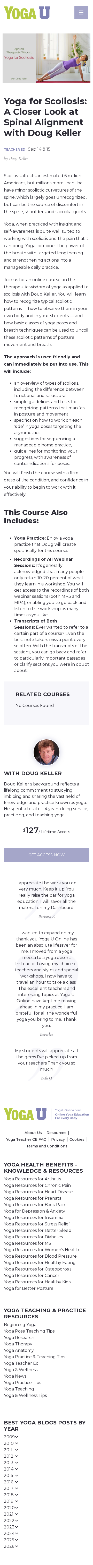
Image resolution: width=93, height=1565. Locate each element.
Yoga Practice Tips (22, 1382)
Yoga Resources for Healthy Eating (40, 1262)
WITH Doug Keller (33, 773)
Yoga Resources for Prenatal (33, 1198)
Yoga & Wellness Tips (25, 1395)
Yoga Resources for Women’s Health (41, 1249)
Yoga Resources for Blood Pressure (40, 1256)
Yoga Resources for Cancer (31, 1275)
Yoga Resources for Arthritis (32, 1179)
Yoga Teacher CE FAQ (26, 1139)
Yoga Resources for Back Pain (34, 1204)
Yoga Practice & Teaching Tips (34, 1356)
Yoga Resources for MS (27, 1243)
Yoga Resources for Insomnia (33, 1217)
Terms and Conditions (46, 1146)
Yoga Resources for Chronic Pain (37, 1185)
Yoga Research (19, 1337)
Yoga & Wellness (20, 1369)
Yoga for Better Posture (28, 1288)
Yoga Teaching (19, 1389)
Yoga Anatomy (19, 1350)
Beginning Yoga (20, 1324)
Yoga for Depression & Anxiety (34, 1211)
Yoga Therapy (18, 1344)
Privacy (58, 1139)
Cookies (76, 1139)
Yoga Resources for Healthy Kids (37, 1281)
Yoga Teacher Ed (21, 1363)
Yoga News (15, 1376)
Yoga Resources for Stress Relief (37, 1224)
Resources (56, 1132)
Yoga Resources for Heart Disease (38, 1191)
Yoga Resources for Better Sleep (37, 1230)
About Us (33, 1132)
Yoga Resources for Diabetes (33, 1236)
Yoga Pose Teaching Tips (29, 1331)
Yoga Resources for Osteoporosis (37, 1269)
